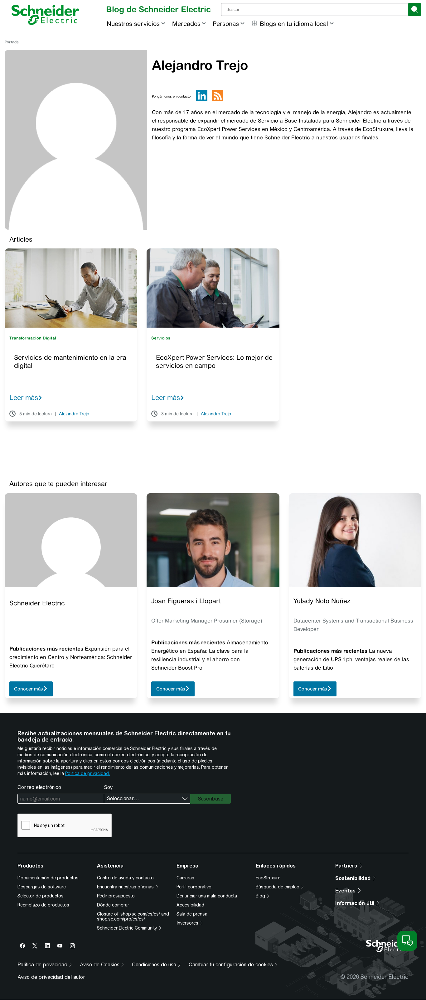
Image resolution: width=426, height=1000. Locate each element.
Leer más (23, 397)
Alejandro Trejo (74, 414)
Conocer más (28, 689)
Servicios (160, 338)
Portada (12, 42)
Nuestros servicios (133, 23)
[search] (414, 9)
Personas (226, 23)
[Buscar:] (315, 9)
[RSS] (217, 100)
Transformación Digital (32, 338)
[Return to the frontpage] (45, 15)
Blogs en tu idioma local (294, 23)
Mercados (186, 23)
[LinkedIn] (201, 100)
